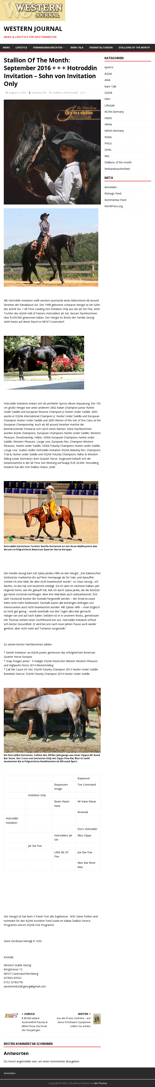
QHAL (108, 149)
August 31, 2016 (17, 92)
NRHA (108, 124)
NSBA (108, 137)
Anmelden (111, 187)
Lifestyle (21, 47)
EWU (107, 99)
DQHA (108, 92)
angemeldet (23, 1061)
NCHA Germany (114, 111)
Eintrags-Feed (113, 193)
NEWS (6, 47)
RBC (107, 156)
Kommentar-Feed (115, 200)
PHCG (108, 143)
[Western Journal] (32, 18)
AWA (107, 80)
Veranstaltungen (101, 47)
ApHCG (109, 67)
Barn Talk (77, 47)
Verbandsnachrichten (47, 47)
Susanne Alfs (39, 92)
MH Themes (100, 1083)
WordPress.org (114, 206)
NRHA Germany (114, 130)
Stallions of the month (134, 47)
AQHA (108, 74)
